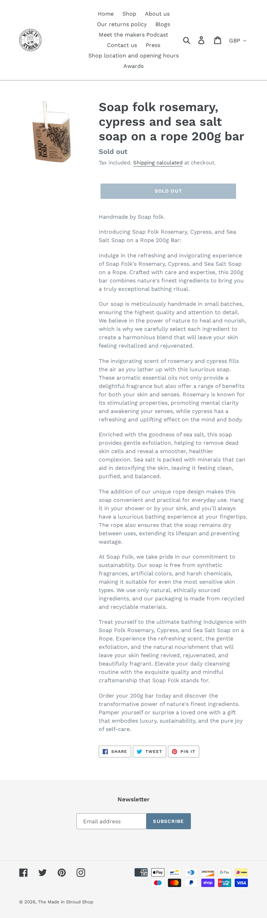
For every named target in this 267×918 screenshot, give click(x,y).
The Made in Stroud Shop (65, 901)
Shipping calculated (158, 163)
